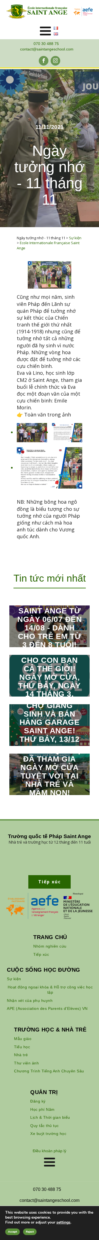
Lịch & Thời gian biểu (50, 1117)
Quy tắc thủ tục (44, 1125)
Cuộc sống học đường (43, 970)
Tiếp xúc (41, 954)
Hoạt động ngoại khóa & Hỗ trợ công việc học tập (50, 990)
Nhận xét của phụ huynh (30, 1000)
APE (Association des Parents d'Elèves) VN (47, 1008)
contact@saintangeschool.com (46, 49)
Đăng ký (38, 1101)
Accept (12, 1232)
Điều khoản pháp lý (49, 1151)
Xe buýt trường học (48, 1133)
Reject (30, 1232)
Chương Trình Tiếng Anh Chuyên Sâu (49, 1071)
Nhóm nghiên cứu (50, 946)
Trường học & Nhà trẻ (50, 1030)
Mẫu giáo (22, 1038)
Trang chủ (50, 937)
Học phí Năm (42, 1109)
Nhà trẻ (21, 1055)
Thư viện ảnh (26, 1063)
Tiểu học (22, 1047)
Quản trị (44, 1092)
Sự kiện (14, 979)
